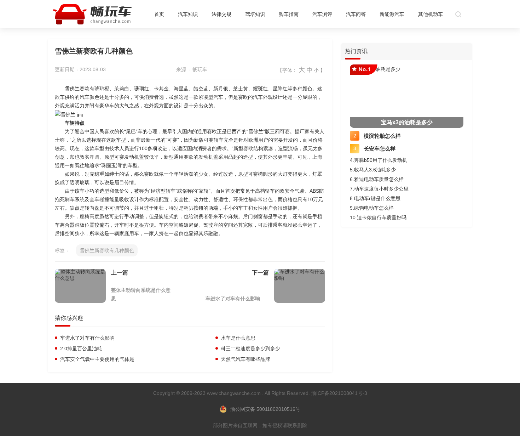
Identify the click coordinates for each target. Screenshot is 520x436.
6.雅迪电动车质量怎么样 (377, 179)
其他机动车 (430, 14)
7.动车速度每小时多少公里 (379, 189)
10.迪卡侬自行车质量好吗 (378, 217)
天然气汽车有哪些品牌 (244, 359)
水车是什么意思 (237, 338)
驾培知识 (255, 14)
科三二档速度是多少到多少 (249, 348)
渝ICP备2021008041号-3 (339, 393)
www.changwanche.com (234, 393)
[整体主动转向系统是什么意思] (80, 286)
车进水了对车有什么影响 (233, 298)
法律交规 (221, 14)
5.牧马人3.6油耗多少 (373, 169)
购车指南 (289, 14)
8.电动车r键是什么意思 (375, 198)
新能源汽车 (392, 14)
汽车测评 (322, 14)
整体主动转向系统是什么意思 (141, 294)
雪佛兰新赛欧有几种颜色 (107, 250)
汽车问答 (356, 14)
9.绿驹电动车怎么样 (372, 208)
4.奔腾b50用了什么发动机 (378, 160)
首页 (159, 14)
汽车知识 (188, 14)
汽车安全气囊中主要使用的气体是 (96, 359)
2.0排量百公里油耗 (80, 348)
